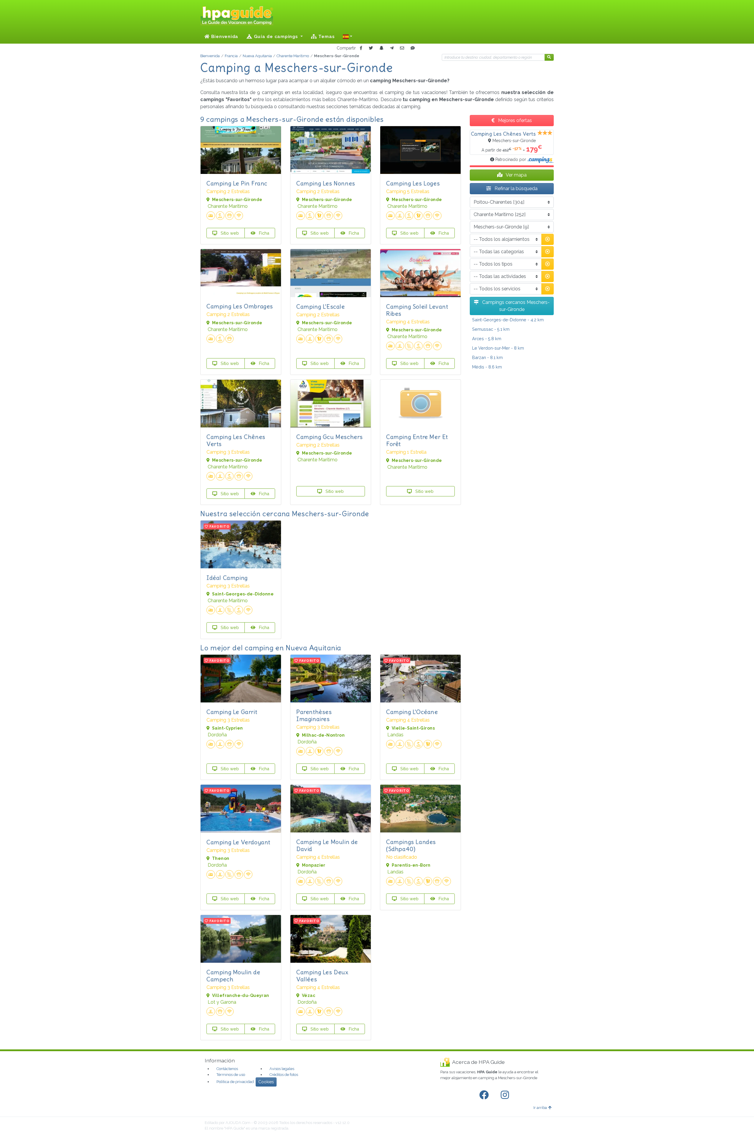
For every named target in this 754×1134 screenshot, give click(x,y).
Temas (326, 36)
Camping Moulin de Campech (233, 975)
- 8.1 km (487, 357)
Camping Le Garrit (231, 711)
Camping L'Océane (412, 711)
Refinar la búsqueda (515, 188)
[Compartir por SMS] (412, 48)
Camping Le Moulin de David (327, 845)
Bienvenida (224, 36)
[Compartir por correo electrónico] (402, 48)
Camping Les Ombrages (239, 306)
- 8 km (498, 347)
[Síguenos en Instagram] (506, 1095)
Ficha (263, 233)
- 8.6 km (487, 366)
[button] (347, 36)
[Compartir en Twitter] (371, 48)
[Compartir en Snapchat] (381, 48)
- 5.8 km (486, 338)
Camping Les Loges (413, 183)
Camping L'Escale (320, 306)
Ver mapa (516, 175)
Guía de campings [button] (276, 36)
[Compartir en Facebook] (361, 48)
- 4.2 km (508, 319)
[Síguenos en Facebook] (485, 1095)
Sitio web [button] (229, 233)
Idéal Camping (227, 577)
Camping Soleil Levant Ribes (417, 310)
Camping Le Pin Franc (236, 183)
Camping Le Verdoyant (238, 842)
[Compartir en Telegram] (391, 48)
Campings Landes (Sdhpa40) (411, 845)
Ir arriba (540, 1107)
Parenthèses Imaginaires (314, 715)
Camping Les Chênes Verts (235, 440)
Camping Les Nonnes (325, 183)
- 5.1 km (491, 329)
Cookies (266, 1081)
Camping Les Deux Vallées (322, 975)
